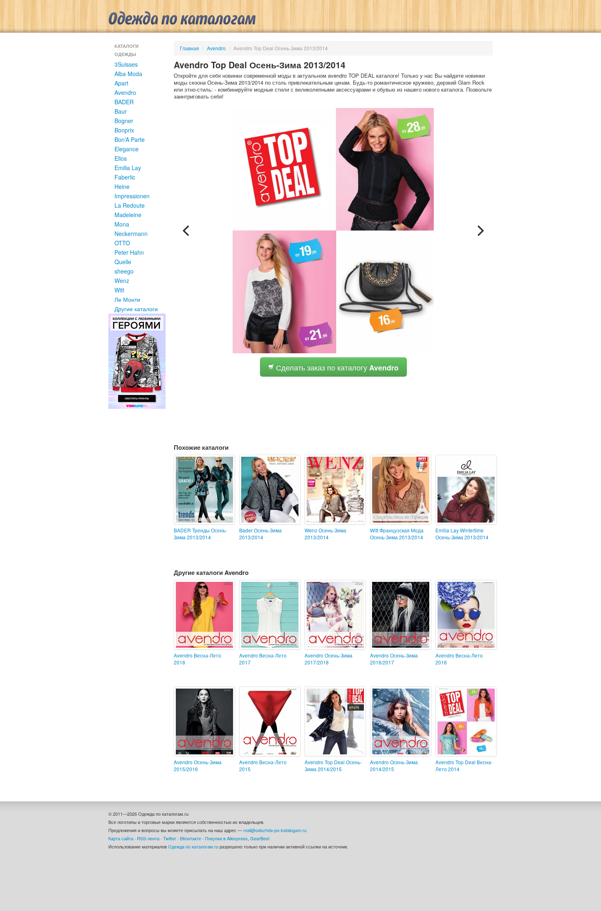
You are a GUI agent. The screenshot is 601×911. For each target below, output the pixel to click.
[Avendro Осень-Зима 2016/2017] (398, 615)
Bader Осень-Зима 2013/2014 (260, 534)
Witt (119, 290)
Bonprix (124, 130)
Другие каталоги (136, 309)
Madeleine (127, 215)
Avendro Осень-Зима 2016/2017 (394, 659)
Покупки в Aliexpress (226, 838)
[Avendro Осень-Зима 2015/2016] (202, 721)
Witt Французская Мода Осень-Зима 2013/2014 (397, 534)
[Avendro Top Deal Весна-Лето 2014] (464, 721)
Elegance (126, 149)
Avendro (125, 92)
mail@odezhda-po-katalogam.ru (275, 830)
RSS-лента (148, 838)
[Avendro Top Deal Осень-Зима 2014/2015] (333, 721)
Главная (189, 48)
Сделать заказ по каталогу (336, 367)
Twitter (169, 838)
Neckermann (131, 233)
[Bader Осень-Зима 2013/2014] (267, 490)
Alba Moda (128, 74)
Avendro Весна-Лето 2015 (263, 765)
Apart (121, 83)
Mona (121, 224)
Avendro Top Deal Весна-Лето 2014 (464, 765)
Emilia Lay (127, 168)
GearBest (259, 838)
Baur (120, 111)
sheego (124, 271)
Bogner (123, 121)
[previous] (187, 231)
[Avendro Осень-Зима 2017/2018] (333, 615)
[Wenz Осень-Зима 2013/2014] (333, 490)
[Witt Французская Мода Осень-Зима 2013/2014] (398, 490)
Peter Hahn (129, 252)
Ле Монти (127, 299)
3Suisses (126, 64)
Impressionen (132, 196)
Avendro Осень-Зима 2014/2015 (394, 765)
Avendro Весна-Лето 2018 (197, 659)
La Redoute (129, 205)
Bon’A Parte (129, 139)
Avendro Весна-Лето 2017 (263, 659)
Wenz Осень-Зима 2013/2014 (325, 534)
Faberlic (124, 177)
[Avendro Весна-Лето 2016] (464, 615)
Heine (122, 186)
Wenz (121, 280)
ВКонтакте (190, 838)
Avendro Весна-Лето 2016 (459, 659)
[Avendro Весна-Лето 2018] (202, 615)
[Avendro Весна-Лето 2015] (267, 721)
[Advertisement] (322, 399)
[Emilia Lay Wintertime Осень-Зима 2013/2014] (464, 490)
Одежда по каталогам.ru (193, 846)
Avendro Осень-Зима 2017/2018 (328, 659)
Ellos (120, 158)
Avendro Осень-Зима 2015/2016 (198, 765)
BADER (124, 102)
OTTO (122, 243)
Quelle (122, 262)
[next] (480, 231)
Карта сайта (120, 838)
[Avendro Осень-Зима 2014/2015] (398, 721)
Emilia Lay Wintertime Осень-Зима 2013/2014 (462, 534)
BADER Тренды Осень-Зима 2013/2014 (200, 534)
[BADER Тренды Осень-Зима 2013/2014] (202, 490)
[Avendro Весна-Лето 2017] (267, 615)
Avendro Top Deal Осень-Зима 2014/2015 (333, 765)
